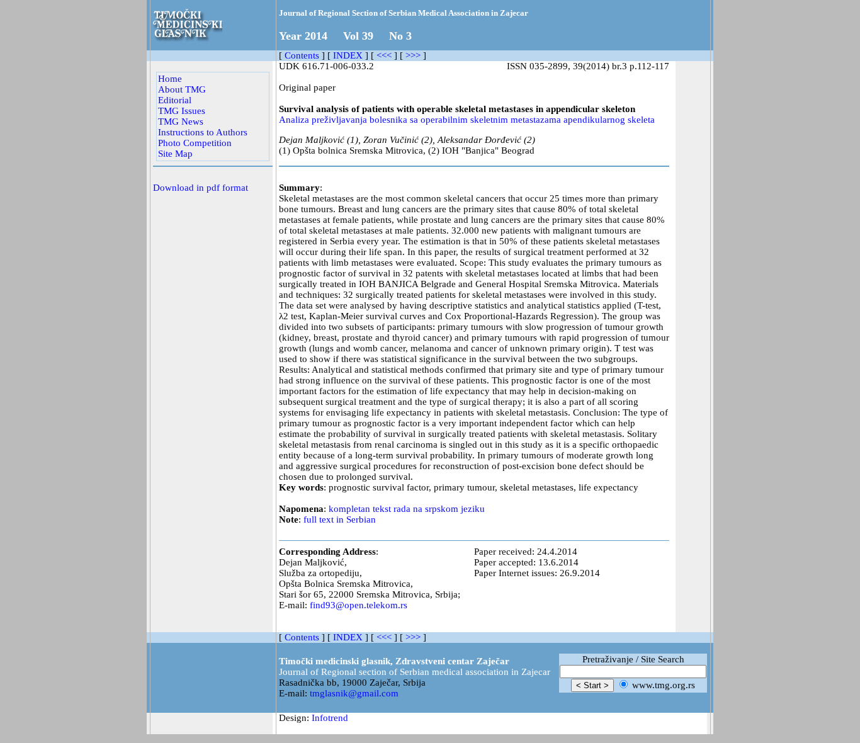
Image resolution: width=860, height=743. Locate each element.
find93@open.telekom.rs (358, 605)
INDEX (348, 55)
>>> (413, 55)
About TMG (182, 89)
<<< (384, 55)
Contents (302, 55)
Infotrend (330, 718)
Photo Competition (195, 143)
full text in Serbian (339, 519)
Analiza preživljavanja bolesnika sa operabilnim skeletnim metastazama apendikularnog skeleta (467, 120)
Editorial (174, 100)
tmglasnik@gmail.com (354, 693)
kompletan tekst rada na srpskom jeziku (407, 509)
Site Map (175, 154)
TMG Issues (181, 111)
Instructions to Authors (202, 132)
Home (170, 79)
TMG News (180, 121)
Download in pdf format (200, 188)
